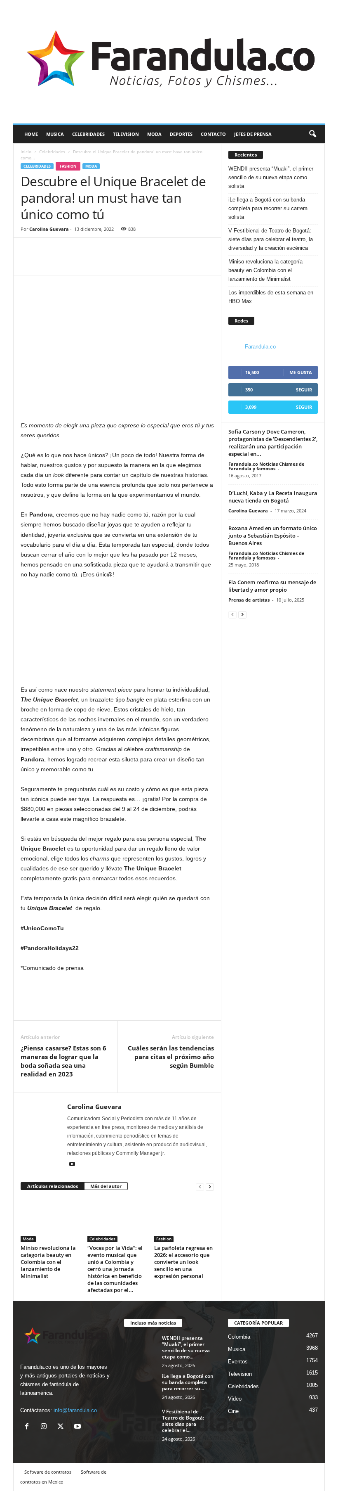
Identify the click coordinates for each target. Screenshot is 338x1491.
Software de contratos (47, 1472)
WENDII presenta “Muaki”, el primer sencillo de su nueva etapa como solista (270, 177)
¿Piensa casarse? (63, 1061)
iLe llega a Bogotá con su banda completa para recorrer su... (188, 1382)
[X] (62, 1427)
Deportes (181, 134)
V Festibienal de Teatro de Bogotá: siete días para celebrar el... (183, 1421)
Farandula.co (260, 347)
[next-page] (210, 1186)
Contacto (213, 134)
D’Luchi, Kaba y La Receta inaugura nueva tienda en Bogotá (272, 496)
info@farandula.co (75, 1410)
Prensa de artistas (249, 600)
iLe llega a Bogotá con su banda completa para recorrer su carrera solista (267, 208)
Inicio (26, 151)
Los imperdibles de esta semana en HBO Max (270, 296)
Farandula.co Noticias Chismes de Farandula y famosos (266, 466)
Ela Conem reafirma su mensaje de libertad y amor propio (272, 585)
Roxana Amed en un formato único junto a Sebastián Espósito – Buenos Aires (272, 535)
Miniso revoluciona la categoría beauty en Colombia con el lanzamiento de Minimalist (48, 1262)
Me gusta (300, 372)
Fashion (68, 166)
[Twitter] (48, 262)
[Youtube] (72, 1165)
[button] (312, 134)
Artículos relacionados (52, 1186)
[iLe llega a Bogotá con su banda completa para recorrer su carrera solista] (140, 1385)
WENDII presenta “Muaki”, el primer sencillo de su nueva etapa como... (186, 1347)
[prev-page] (200, 1186)
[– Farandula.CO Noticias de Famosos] (169, 61)
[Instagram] (45, 1427)
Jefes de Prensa (253, 134)
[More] (67, 262)
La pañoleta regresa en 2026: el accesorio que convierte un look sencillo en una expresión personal (183, 1262)
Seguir (304, 389)
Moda (154, 134)
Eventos (238, 1361)
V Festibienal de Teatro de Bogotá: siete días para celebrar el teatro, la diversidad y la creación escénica (270, 239)
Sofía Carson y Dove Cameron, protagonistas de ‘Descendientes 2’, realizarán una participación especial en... (272, 442)
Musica (55, 134)
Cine (233, 1411)
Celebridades (88, 134)
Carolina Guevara (49, 229)
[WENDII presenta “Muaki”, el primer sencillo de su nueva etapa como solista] (140, 1347)
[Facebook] (29, 262)
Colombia (239, 1337)
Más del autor (106, 1186)
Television (126, 134)
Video (235, 1399)
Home (31, 134)
